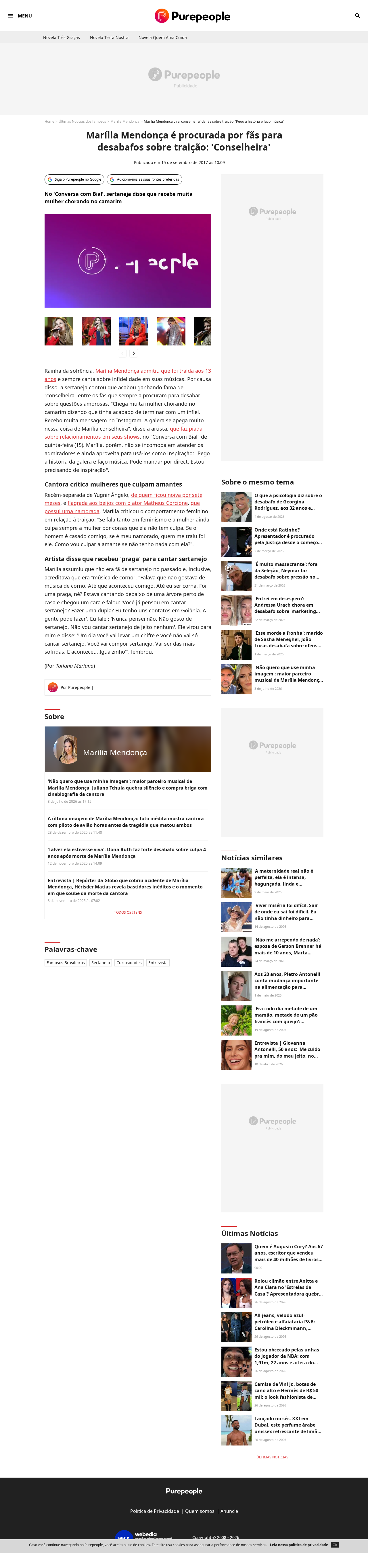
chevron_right (133, 353)
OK (335, 1544)
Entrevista (158, 962)
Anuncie (229, 1511)
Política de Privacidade (154, 1511)
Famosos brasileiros (66, 962)
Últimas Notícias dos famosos (82, 121)
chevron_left (122, 353)
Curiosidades (129, 962)
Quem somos (199, 1511)
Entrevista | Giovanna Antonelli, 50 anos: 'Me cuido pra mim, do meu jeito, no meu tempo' (287, 1052)
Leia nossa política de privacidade (299, 1544)
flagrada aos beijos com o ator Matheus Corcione (128, 502)
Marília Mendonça (117, 370)
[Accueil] (192, 16)
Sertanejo (100, 962)
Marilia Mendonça (124, 121)
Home (49, 121)
